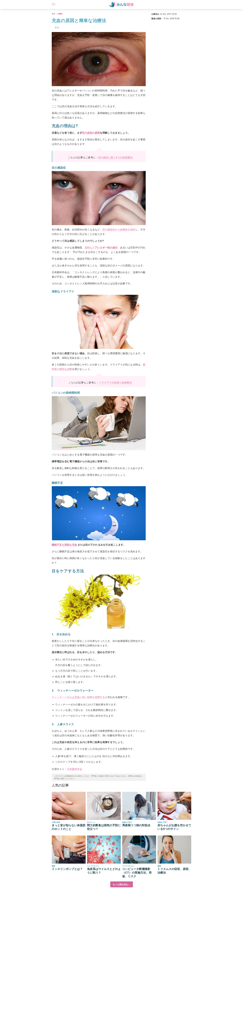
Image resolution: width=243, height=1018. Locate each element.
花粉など (101, 247)
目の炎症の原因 (91, 132)
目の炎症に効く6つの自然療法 (115, 157)
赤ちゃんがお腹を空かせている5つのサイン (174, 827)
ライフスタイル (93, 866)
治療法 (60, 14)
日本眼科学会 (74, 769)
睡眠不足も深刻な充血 (64, 544)
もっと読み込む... (121, 884)
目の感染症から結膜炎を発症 (118, 229)
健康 (53, 14)
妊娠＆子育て (127, 822)
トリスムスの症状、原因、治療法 (174, 870)
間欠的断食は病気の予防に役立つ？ (104, 827)
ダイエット (91, 822)
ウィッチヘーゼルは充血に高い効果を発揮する (78, 697)
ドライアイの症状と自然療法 (115, 382)
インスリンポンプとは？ (67, 869)
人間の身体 (56, 822)
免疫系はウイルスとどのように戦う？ (104, 870)
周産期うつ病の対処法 (136, 825)
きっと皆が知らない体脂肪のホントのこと (69, 827)
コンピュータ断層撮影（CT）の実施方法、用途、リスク (137, 872)
